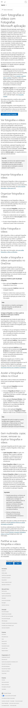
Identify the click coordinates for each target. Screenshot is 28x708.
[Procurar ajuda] (5, 2)
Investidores (4, 689)
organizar (23, 76)
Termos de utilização (18, 701)
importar (18, 76)
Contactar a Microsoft (5, 701)
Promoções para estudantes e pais (8, 625)
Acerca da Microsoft (5, 682)
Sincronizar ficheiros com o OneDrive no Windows (13, 367)
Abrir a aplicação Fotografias (9, 114)
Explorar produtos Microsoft (6, 582)
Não (18, 563)
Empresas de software (5, 671)
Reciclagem (4, 602)
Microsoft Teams (5, 648)
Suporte (3, 5)
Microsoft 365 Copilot (5, 645)
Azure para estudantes (6, 627)
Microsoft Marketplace (6, 666)
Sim (10, 563)
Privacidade (12, 701)
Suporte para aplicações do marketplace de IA (10, 661)
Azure (3, 639)
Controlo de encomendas (6, 600)
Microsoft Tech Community (6, 664)
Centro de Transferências (6, 593)
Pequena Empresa (5, 650)
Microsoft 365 (4, 579)
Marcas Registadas (5, 703)
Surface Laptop (4, 573)
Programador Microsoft (6, 657)
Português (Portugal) (7, 693)
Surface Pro (4, 570)
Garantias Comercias (5, 605)
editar (4, 78)
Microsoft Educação (5, 611)
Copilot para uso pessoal (6, 577)
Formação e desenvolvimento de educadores (9, 623)
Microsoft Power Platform (6, 668)
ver (15, 76)
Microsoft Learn (4, 659)
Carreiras (3, 679)
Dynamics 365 (4, 641)
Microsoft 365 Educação (6, 618)
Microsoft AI (4, 634)
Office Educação (4, 620)
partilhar (9, 78)
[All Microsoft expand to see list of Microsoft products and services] (2, 2)
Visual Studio (4, 673)
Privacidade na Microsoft (6, 686)
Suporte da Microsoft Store (6, 595)
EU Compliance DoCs (5, 705)
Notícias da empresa (5, 684)
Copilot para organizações (6, 575)
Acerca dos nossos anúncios (14, 703)
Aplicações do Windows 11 (6, 584)
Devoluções (4, 598)
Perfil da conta (4, 591)
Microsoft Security (5, 636)
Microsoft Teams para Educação (7, 616)
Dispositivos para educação (6, 613)
